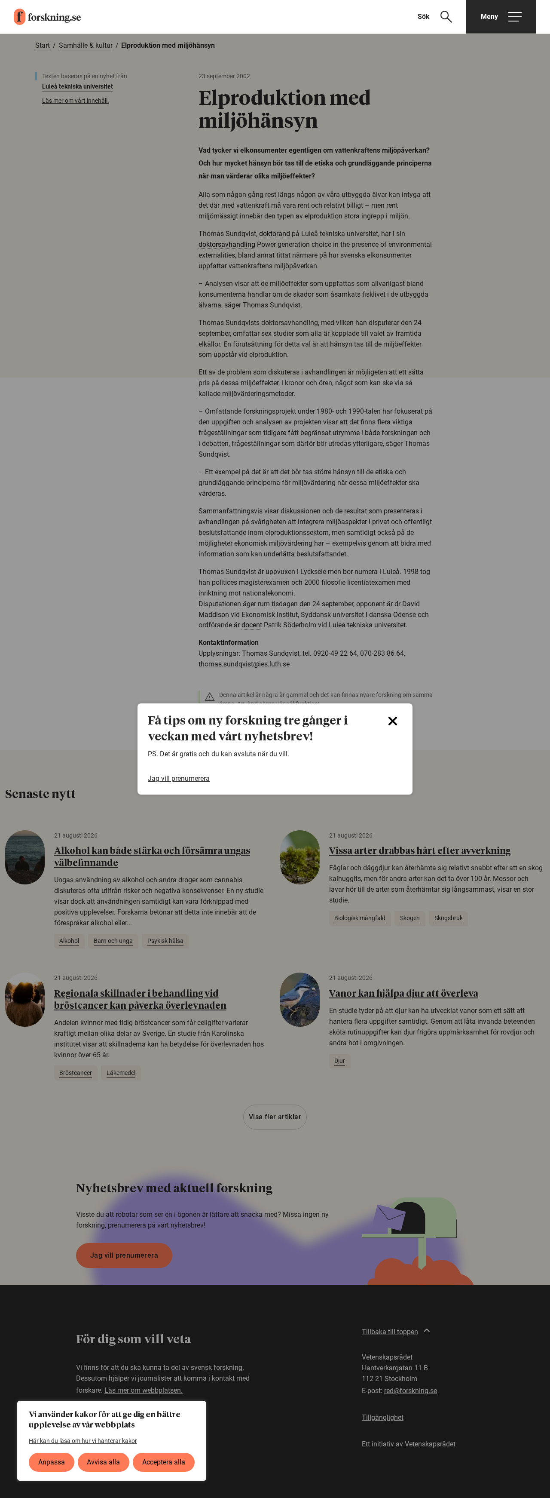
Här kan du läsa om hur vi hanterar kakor (83, 1440)
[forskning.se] (40, 17)
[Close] (392, 721)
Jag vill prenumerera (179, 778)
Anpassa (51, 1462)
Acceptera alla (163, 1462)
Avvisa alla (103, 1462)
